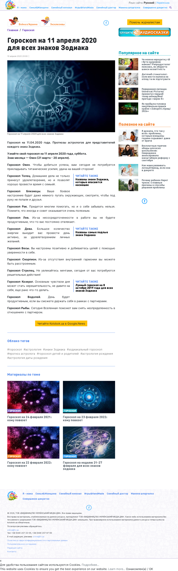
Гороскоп (28, 30)
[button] (171, 7)
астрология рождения (97, 353)
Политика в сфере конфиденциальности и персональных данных (37, 540)
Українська (162, 2)
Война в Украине (28, 24)
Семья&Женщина (45, 493)
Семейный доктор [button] (106, 7)
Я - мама (28, 493)
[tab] (144, 201)
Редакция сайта (14, 548)
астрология (33, 349)
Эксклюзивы (57, 24)
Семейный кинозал (70, 493)
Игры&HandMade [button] (84, 7)
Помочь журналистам (145, 22)
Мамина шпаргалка (142, 493)
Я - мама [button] (22, 7)
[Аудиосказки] (145, 32)
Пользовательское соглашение (21, 544)
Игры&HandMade (94, 493)
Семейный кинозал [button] (61, 7)
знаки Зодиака (55, 349)
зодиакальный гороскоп (85, 349)
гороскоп (15, 349)
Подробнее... (90, 564)
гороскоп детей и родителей (59, 353)
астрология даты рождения (28, 358)
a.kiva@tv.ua (13, 530)
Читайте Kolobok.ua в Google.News (61, 323)
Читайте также (92, 180)
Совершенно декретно (36, 498)
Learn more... (116, 569)
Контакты (11, 551)
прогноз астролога (22, 353)
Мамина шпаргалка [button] (129, 7)
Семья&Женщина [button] (38, 7)
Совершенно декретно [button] (155, 7)
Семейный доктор (117, 493)
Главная (12, 30)
